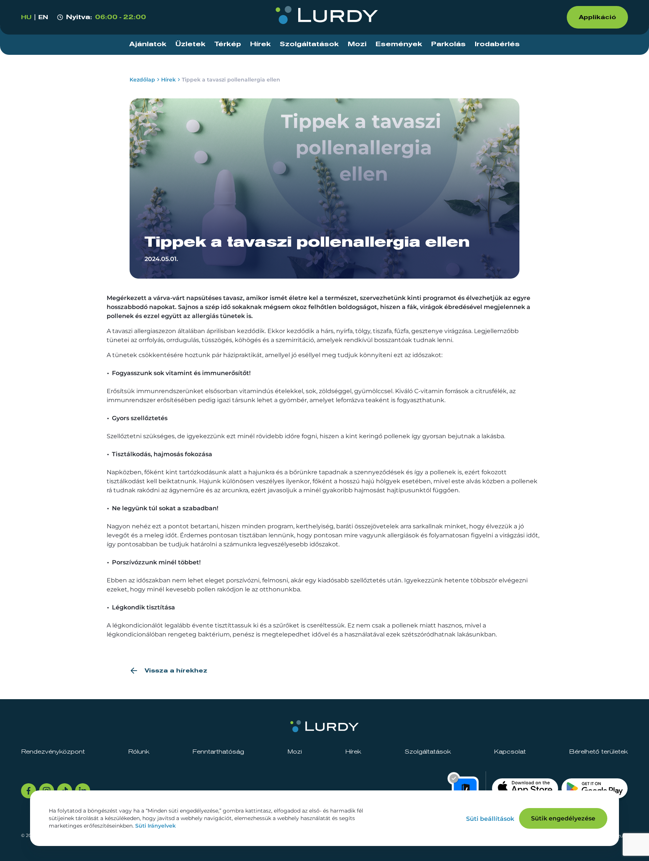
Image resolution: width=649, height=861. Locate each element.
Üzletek (190, 44)
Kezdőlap (142, 79)
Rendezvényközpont (53, 752)
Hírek (260, 44)
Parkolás (448, 44)
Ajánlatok (147, 44)
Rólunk (138, 752)
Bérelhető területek (598, 752)
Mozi (357, 44)
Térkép (227, 44)
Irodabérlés (497, 44)
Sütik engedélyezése (563, 818)
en (43, 17)
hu (26, 17)
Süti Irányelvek (155, 825)
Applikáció (597, 17)
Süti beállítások (490, 818)
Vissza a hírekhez (176, 671)
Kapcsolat (510, 752)
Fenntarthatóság (218, 752)
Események (399, 44)
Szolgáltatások (309, 44)
